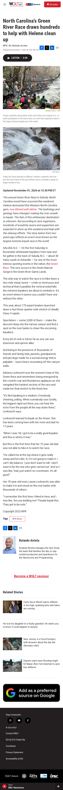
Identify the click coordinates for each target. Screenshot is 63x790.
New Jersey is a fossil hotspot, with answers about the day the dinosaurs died (39, 642)
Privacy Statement (14, 752)
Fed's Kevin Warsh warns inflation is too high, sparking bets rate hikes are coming (41, 605)
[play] (4, 786)
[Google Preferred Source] (31, 693)
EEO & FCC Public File (15, 740)
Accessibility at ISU (14, 759)
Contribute (11, 746)
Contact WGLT (12, 733)
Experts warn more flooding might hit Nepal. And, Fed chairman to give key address (41, 664)
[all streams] (59, 786)
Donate (54, 4)
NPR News (17, 519)
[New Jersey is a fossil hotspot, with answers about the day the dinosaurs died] (12, 644)
